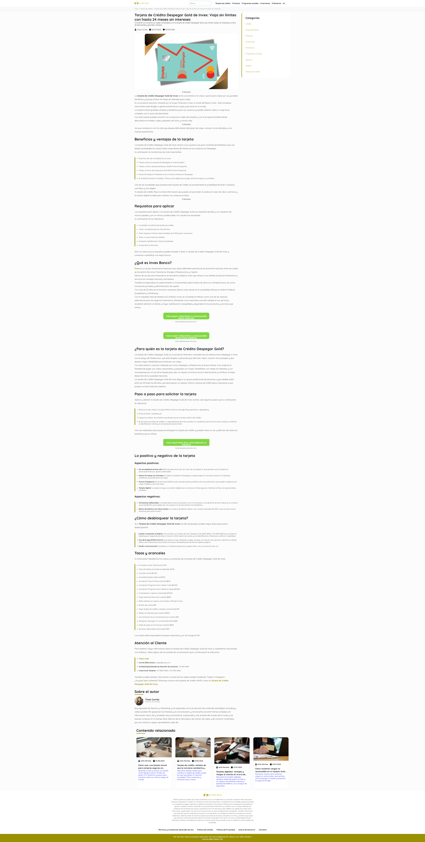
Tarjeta (248, 66)
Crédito (248, 24)
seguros (248, 60)
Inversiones (265, 3)
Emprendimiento (252, 30)
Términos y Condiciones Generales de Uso (176, 830)
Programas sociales (250, 3)
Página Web (144, 658)
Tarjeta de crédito (223, 3)
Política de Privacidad (226, 830)
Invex (137, 268)
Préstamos (276, 3)
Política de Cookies (205, 830)
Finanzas (236, 3)
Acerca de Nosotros (247, 830)
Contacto (263, 830)
